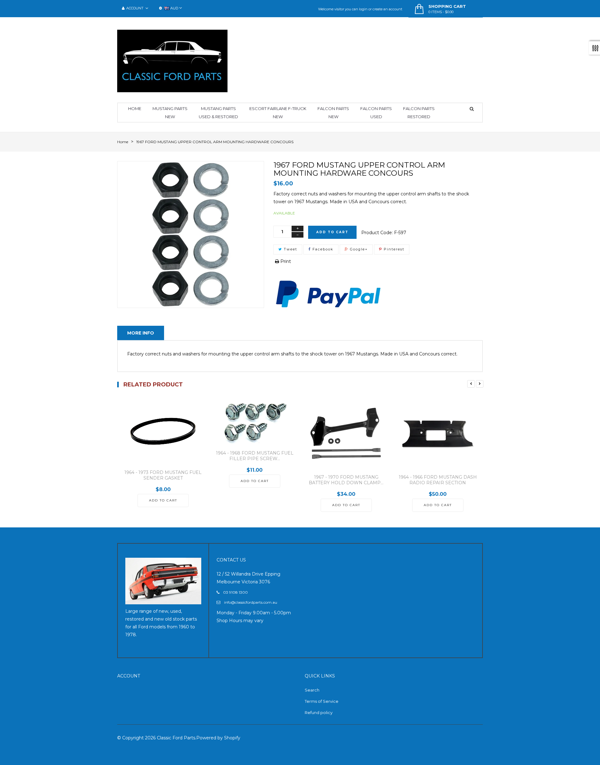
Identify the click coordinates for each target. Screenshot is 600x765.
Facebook (322, 249)
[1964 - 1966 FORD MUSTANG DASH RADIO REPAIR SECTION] (438, 433)
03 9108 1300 (235, 592)
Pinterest (393, 249)
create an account (387, 9)
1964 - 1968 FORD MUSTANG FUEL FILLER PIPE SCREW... (254, 455)
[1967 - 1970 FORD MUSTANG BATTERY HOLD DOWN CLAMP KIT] (346, 433)
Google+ (358, 249)
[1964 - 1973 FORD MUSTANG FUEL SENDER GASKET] (163, 431)
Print (285, 261)
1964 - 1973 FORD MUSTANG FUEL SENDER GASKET (163, 475)
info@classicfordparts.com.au (250, 602)
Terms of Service (321, 701)
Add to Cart (332, 232)
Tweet (289, 249)
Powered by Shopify (218, 738)
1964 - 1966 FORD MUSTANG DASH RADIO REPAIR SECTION (438, 480)
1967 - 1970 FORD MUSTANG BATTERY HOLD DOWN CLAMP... (346, 480)
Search (312, 689)
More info (140, 333)
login (363, 9)
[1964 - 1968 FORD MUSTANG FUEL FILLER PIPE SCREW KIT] (254, 421)
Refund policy (318, 712)
